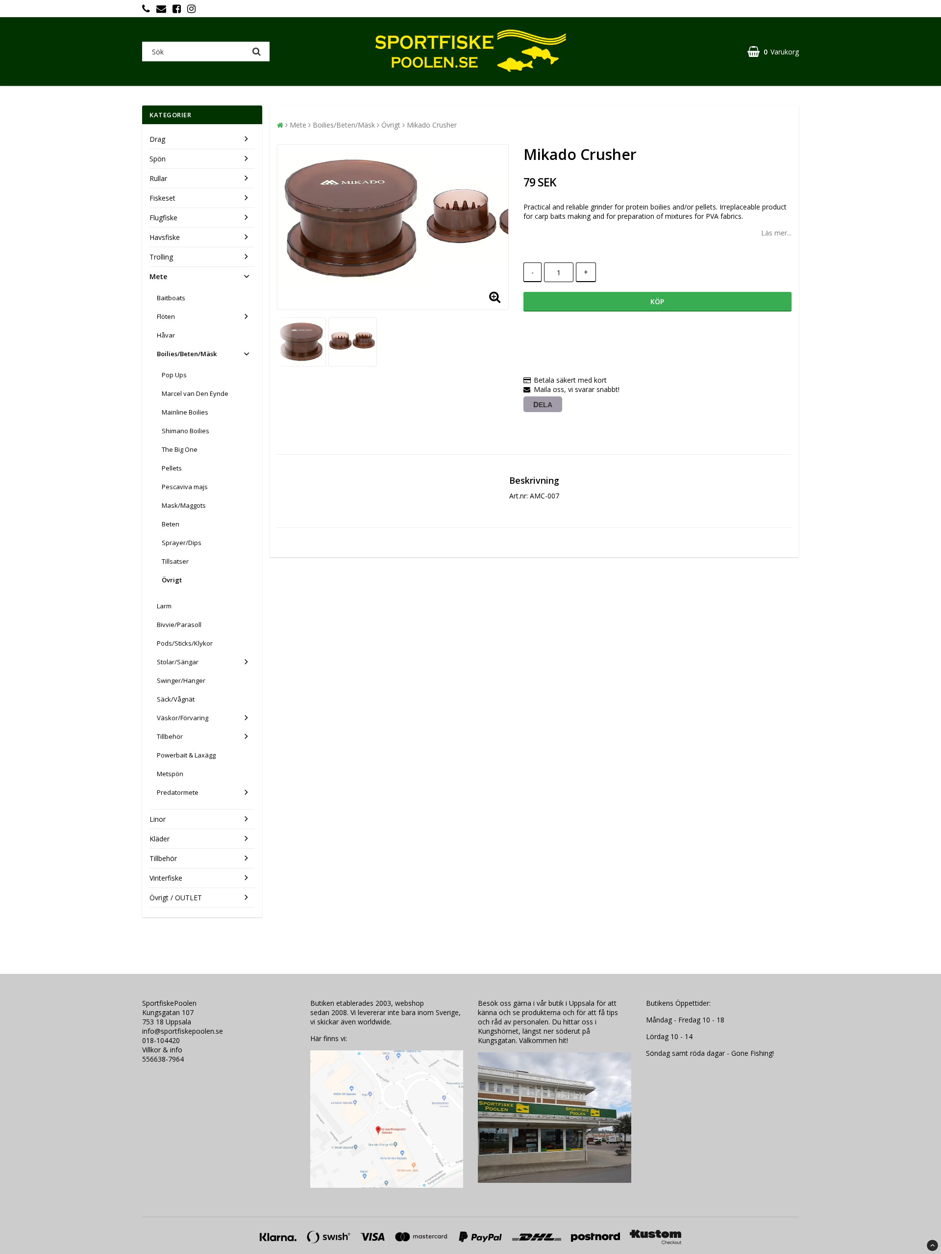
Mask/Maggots (184, 505)
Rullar (158, 178)
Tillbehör (170, 736)
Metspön (170, 773)
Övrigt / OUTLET (175, 897)
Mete (158, 276)
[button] (773, 51)
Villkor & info (162, 1049)
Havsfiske (164, 237)
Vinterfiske (165, 878)
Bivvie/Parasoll (179, 624)
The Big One (180, 449)
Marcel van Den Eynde (195, 393)
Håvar (166, 335)
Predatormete (177, 792)
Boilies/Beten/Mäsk (187, 353)
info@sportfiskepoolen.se (182, 1031)
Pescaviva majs (185, 486)
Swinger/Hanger (181, 680)
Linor (157, 819)
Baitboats (171, 297)
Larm (164, 605)
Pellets (172, 468)
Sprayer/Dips (181, 542)
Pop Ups (174, 374)
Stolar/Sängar (177, 661)
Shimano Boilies (185, 430)
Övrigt (172, 579)
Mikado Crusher (432, 125)
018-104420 (161, 1040)
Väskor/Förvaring (182, 717)
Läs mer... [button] (776, 232)
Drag (157, 139)
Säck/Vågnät (176, 699)
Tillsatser (175, 561)
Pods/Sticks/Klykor (185, 643)
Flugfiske (163, 217)
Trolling (161, 256)
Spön (157, 158)
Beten (170, 524)
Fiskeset (162, 198)
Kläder (159, 838)
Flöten (166, 316)
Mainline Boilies (185, 412)
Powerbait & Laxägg (186, 755)
